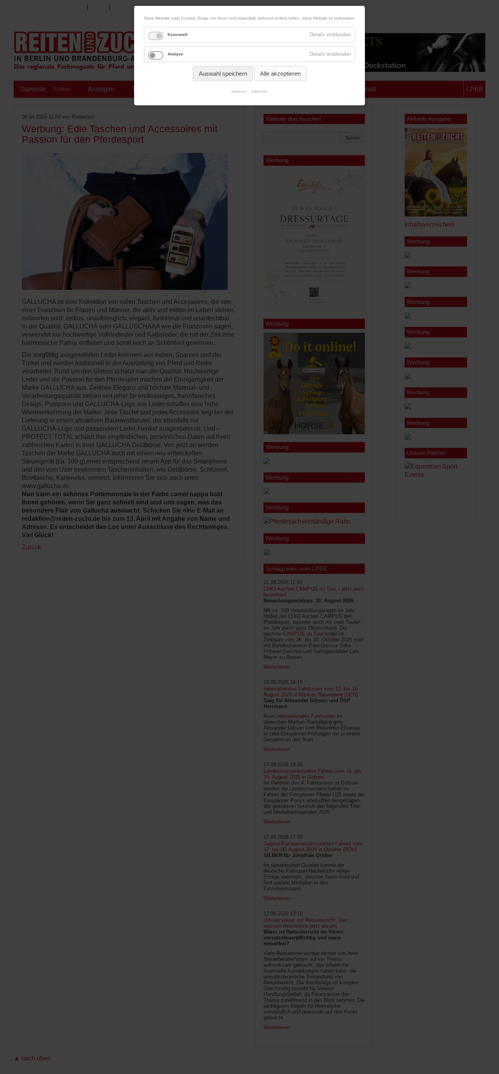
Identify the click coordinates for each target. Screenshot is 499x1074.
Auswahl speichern (223, 73)
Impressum (239, 91)
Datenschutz (259, 91)
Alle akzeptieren (280, 73)
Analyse (175, 54)
